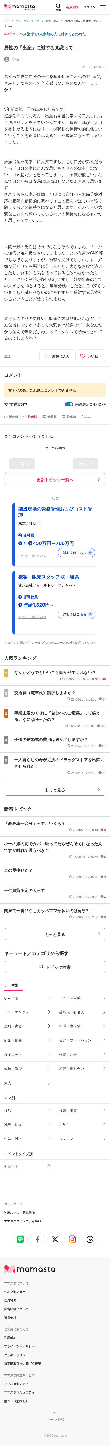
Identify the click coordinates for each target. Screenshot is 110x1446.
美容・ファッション (75, 1040)
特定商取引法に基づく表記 (22, 1363)
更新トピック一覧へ (55, 479)
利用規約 (10, 1337)
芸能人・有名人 (71, 1011)
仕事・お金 (68, 1054)
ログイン (89, 7)
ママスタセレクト (16, 1383)
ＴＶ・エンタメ (16, 1011)
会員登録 (72, 7)
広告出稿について (16, 1308)
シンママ (66, 1138)
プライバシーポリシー (19, 1346)
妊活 (7, 1110)
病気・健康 (13, 1040)
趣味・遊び (13, 1068)
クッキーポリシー (16, 1354)
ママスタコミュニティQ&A (23, 1220)
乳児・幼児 (13, 1124)
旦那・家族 (13, 1026)
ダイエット (13, 1054)
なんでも (11, 997)
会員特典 (10, 1300)
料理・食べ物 (70, 1026)
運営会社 (10, 1317)
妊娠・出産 (68, 1110)
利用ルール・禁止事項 (19, 1212)
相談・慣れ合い (71, 1068)
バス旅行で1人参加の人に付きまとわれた (52, 33)
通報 (7, 356)
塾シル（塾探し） (16, 1400)
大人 (7, 1082)
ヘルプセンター (15, 1291)
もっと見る (55, 790)
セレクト (11, 1166)
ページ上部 (55, 1419)
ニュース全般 (70, 997)
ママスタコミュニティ (19, 1392)
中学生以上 (13, 1138)
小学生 (64, 1124)
